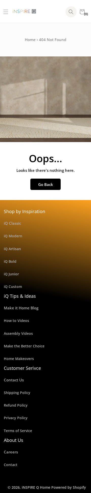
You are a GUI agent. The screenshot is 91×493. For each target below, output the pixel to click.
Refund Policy (16, 405)
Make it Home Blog (21, 307)
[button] (4, 11)
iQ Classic (12, 223)
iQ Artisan (12, 248)
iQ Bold (10, 261)
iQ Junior (11, 274)
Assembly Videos (18, 333)
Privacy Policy (16, 417)
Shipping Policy (17, 392)
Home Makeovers (19, 358)
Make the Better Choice (24, 346)
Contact (10, 464)
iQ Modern (13, 236)
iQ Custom (13, 286)
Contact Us (14, 379)
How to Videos (16, 320)
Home (30, 39)
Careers (11, 451)
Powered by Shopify (68, 487)
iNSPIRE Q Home (36, 487)
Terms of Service (18, 430)
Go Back (45, 184)
